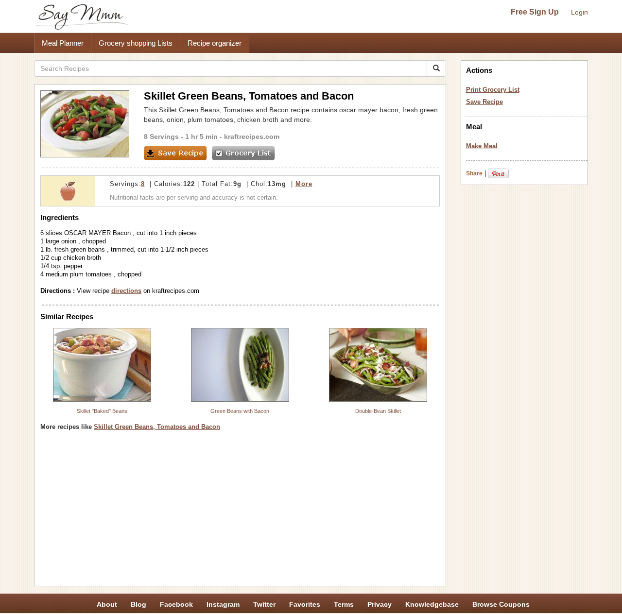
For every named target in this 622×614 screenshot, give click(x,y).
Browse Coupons (501, 604)
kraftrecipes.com (251, 136)
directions (126, 290)
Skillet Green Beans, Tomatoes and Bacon (157, 426)
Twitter (264, 604)
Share (474, 173)
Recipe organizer (215, 43)
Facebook (176, 604)
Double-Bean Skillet (378, 411)
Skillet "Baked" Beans (102, 411)
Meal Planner (63, 43)
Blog (138, 604)
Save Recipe (484, 101)
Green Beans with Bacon (239, 411)
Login (579, 12)
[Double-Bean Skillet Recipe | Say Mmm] (378, 365)
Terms (344, 604)
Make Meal (482, 146)
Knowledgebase (432, 604)
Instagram (223, 604)
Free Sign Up (535, 12)
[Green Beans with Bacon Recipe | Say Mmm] (240, 365)
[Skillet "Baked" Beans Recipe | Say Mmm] (102, 365)
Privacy (379, 604)
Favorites (304, 604)
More (303, 184)
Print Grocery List (492, 89)
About (107, 604)
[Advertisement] (240, 512)
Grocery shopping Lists (136, 43)
